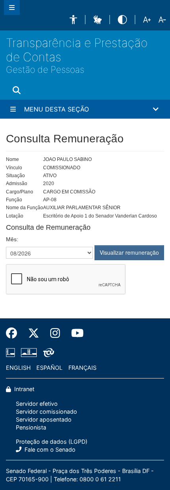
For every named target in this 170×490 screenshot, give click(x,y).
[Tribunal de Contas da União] (47, 352)
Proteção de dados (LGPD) (51, 441)
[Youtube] (75, 333)
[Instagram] (55, 333)
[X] (34, 333)
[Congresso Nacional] (29, 352)
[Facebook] (14, 333)
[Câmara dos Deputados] (12, 352)
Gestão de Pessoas (45, 69)
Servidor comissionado (46, 411)
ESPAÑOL (49, 367)
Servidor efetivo (37, 403)
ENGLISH (18, 367)
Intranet (23, 389)
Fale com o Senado (49, 449)
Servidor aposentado (44, 419)
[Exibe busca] (16, 90)
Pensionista (31, 427)
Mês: (12, 239)
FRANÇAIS (82, 367)
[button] (73, 19)
